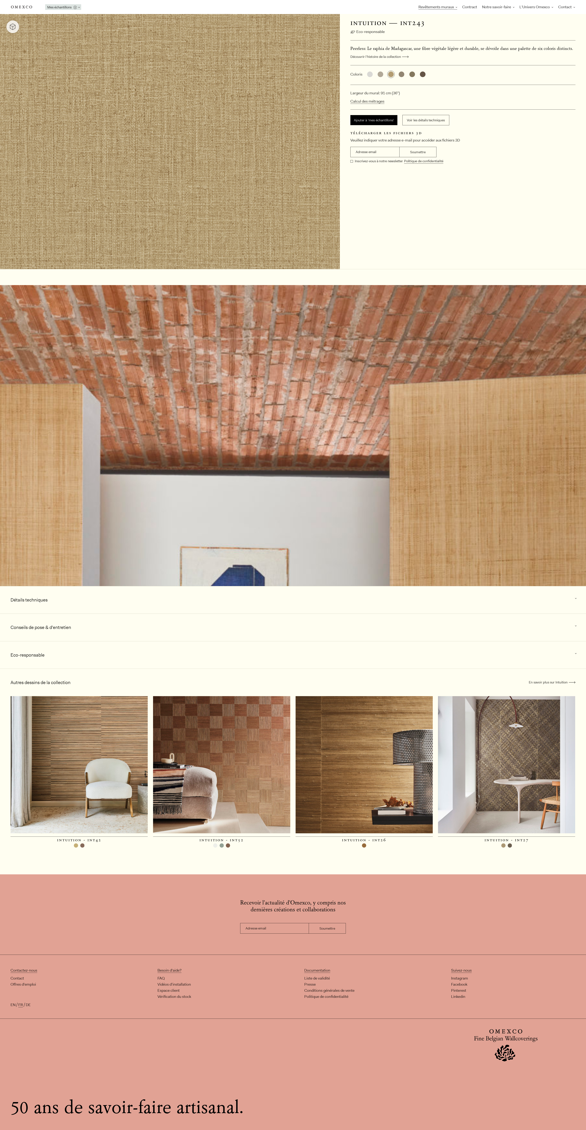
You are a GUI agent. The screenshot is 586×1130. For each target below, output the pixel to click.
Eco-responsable (370, 31)
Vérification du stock (174, 996)
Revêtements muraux (436, 6)
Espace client (168, 990)
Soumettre (418, 152)
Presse (310, 984)
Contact (565, 6)
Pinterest (458, 990)
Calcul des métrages (367, 101)
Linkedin (458, 996)
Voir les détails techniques (426, 120)
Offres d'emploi (23, 984)
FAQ (161, 978)
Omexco (21, 7)
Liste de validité (317, 978)
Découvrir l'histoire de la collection (375, 56)
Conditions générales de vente (329, 990)
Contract (469, 6)
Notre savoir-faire (497, 6)
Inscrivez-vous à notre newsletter (378, 161)
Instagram (459, 978)
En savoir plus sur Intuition (548, 682)
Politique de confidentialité (423, 161)
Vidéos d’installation (174, 984)
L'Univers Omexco (535, 6)
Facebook (459, 984)
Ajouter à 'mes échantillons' (374, 120)
